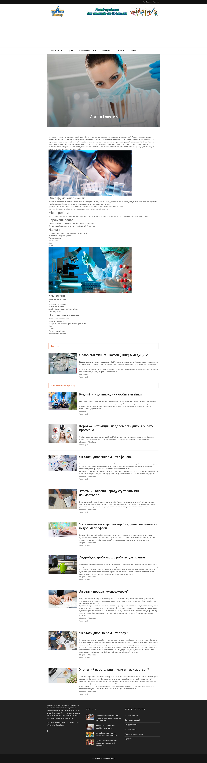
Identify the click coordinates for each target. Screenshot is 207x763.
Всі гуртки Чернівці (132, 720)
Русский (156, 2)
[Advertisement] (103, 32)
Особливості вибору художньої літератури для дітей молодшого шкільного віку (108, 718)
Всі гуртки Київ (130, 729)
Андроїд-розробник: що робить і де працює (112, 557)
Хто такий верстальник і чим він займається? (114, 669)
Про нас (133, 51)
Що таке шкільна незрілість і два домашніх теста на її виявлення (107, 743)
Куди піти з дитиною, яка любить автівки (110, 394)
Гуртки (70, 51)
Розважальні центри (87, 51)
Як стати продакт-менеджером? (104, 591)
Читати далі (83, 377)
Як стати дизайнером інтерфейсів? (105, 457)
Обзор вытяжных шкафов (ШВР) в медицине (113, 355)
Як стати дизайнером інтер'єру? (103, 633)
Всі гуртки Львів (131, 725)
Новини (121, 51)
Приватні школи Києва (134, 734)
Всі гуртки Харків (131, 715)
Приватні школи (55, 51)
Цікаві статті (107, 51)
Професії (128, 739)
